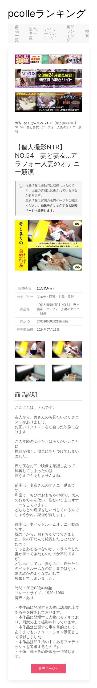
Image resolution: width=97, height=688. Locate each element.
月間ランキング (70, 33)
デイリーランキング (50, 33)
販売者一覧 (33, 33)
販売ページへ (48, 668)
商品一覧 (17, 33)
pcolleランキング (47, 13)
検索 (87, 33)
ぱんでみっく (40, 123)
